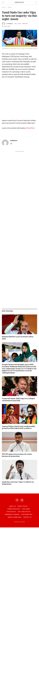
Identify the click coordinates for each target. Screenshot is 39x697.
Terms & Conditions (14, 517)
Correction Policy (13, 509)
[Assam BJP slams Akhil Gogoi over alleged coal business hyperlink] (19, 386)
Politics (25, 23)
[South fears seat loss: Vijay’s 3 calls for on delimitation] (19, 469)
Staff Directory (26, 514)
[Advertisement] (19, 96)
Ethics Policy (11, 511)
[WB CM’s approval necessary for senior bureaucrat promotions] (19, 442)
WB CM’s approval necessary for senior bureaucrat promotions (17, 455)
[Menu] (3, 2)
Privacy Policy (23, 506)
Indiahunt (10, 23)
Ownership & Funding (12, 514)
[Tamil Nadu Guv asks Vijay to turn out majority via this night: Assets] (19, 38)
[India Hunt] (19, 2)
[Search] (36, 2)
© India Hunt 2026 (19, 522)
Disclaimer (26, 509)
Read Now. (31, 128)
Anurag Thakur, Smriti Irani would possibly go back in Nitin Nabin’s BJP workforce (18, 427)
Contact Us (27, 517)
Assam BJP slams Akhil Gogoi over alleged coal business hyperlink (18, 400)
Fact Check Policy (24, 511)
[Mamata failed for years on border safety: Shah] (19, 324)
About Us (12, 506)
